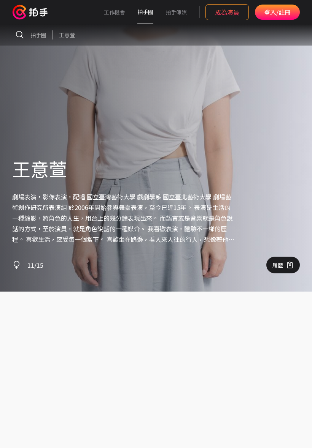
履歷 (277, 265)
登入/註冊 (277, 12)
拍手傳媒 (176, 12)
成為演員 (227, 12)
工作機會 (114, 12)
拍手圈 (145, 12)
